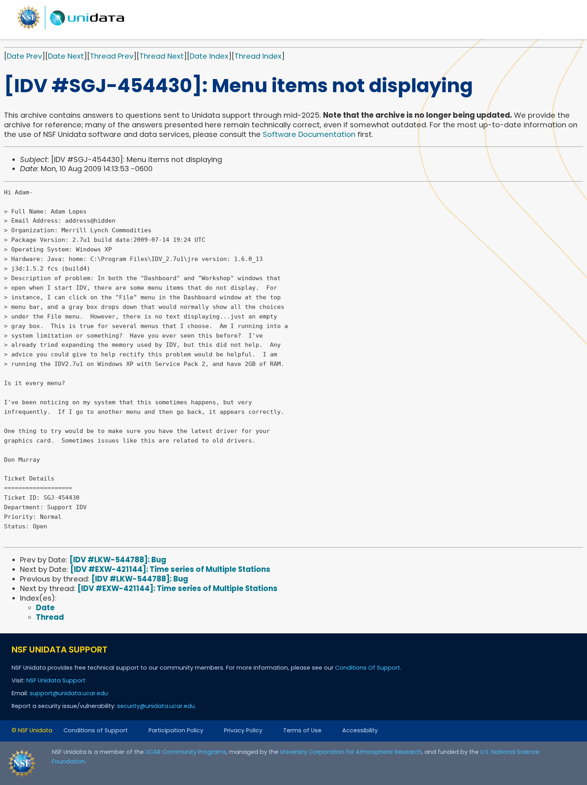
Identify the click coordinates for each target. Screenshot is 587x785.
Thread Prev (111, 56)
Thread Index (258, 56)
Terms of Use (302, 730)
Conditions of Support (95, 730)
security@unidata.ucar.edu (156, 706)
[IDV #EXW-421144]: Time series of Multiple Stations (170, 569)
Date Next (66, 56)
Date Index (209, 56)
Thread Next (161, 56)
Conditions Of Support (367, 668)
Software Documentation (309, 134)
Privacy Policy (243, 730)
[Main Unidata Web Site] (70, 29)
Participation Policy (176, 730)
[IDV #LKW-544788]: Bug (117, 560)
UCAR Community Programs (185, 752)
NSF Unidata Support (55, 680)
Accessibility (360, 730)
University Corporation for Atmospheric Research (351, 752)
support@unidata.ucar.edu (69, 693)
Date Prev (24, 56)
